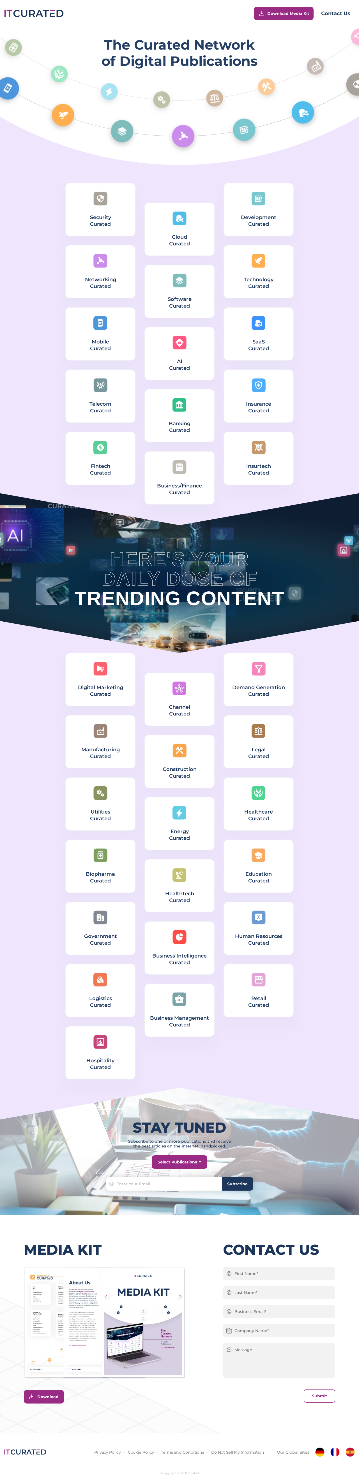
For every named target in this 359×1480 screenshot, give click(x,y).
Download (48, 1396)
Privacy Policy (107, 1452)
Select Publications (177, 1162)
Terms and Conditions (182, 1452)
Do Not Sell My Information (237, 1452)
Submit (319, 1395)
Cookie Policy (141, 1452)
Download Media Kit (288, 13)
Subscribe (237, 1183)
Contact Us (335, 13)
